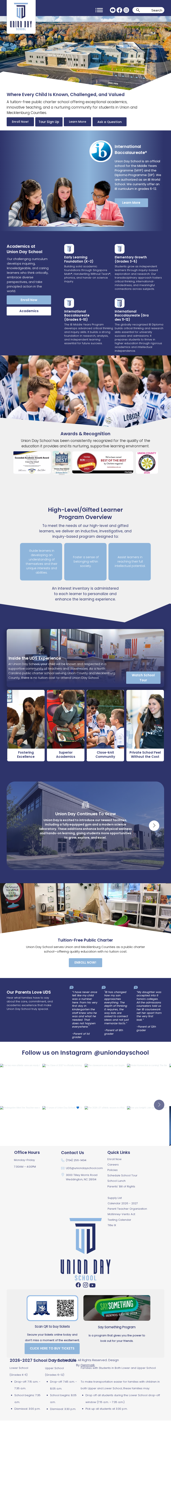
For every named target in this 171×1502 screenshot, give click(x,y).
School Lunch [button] (116, 1181)
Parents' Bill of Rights (121, 1186)
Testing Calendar (119, 1220)
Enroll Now (114, 1159)
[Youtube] (113, 10)
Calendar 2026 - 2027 (123, 1203)
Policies (112, 1170)
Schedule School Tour (122, 1175)
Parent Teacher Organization (127, 1209)
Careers (113, 1165)
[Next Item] (154, 825)
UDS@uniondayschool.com (84, 1168)
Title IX (112, 1225)
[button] (143, 678)
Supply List (115, 1198)
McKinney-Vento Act (121, 1214)
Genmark (87, 1365)
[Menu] (99, 10)
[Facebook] (119, 10)
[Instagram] (126, 10)
